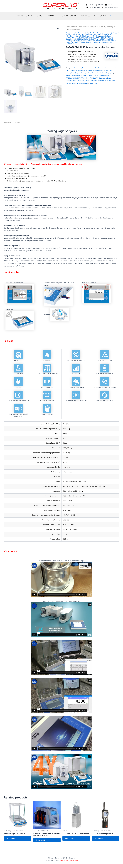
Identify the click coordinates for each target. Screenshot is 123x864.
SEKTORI (40, 16)
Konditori (96, 36)
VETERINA (97, 41)
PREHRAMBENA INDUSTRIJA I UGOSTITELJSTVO (95, 39)
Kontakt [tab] (17, 123)
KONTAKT (102, 16)
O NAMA (29, 16)
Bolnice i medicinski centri (75, 34)
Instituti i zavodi (86, 36)
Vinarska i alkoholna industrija (94, 80)
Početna (20, 16)
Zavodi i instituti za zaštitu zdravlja (99, 42)
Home (68, 27)
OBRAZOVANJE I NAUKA (104, 37)
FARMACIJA (108, 34)
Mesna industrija (82, 37)
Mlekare (91, 37)
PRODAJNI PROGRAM (68, 16)
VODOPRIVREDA (76, 27)
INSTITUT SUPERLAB (88, 16)
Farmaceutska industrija (94, 34)
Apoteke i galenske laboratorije (77, 33)
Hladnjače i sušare (72, 36)
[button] (33, 16)
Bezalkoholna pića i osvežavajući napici (104, 33)
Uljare (90, 41)
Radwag (69, 41)
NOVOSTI (51, 16)
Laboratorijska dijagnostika (104, 73)
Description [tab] (8, 123)
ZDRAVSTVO (70, 44)
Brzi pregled (11, 838)
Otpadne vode (88, 27)
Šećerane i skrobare (80, 41)
